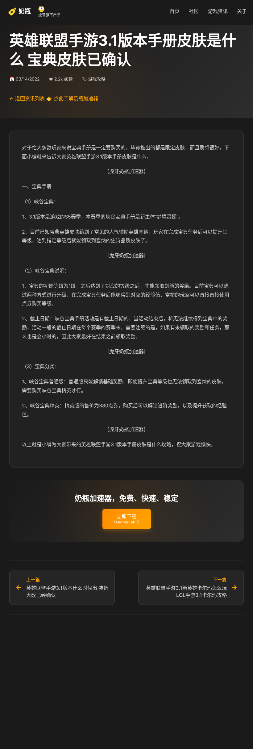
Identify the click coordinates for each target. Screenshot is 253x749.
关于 (242, 11)
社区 (194, 11)
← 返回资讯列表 (27, 98)
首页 (175, 11)
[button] (126, 519)
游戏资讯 (218, 11)
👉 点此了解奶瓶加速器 (72, 98)
